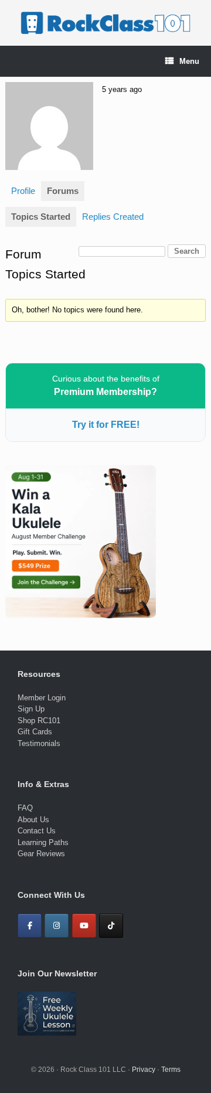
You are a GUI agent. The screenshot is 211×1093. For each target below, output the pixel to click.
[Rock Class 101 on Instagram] (57, 926)
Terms (171, 1069)
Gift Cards (35, 731)
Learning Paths (43, 842)
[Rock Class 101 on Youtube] (84, 926)
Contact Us (37, 830)
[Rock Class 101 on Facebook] (30, 926)
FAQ (25, 807)
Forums (63, 191)
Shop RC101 (39, 720)
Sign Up (31, 708)
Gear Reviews (41, 853)
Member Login (42, 697)
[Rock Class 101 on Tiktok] (111, 926)
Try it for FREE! (105, 425)
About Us (33, 819)
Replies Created (113, 217)
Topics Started (40, 217)
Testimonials (39, 743)
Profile (23, 191)
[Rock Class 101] (105, 23)
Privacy (143, 1069)
